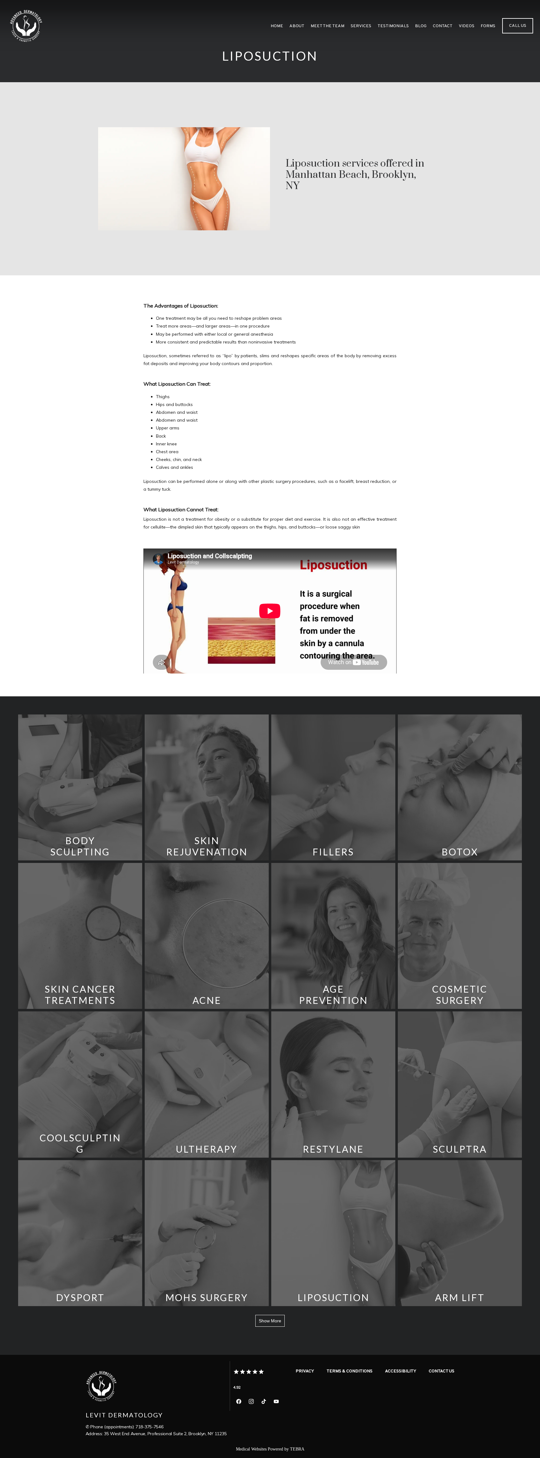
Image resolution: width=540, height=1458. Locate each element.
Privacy (305, 1371)
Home (277, 26)
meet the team (327, 26)
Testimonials (393, 26)
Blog (421, 26)
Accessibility (400, 1371)
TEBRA (297, 1449)
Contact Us (441, 1371)
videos (466, 26)
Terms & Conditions (349, 1371)
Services (361, 26)
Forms (488, 26)
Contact (442, 26)
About (296, 26)
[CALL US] (518, 33)
